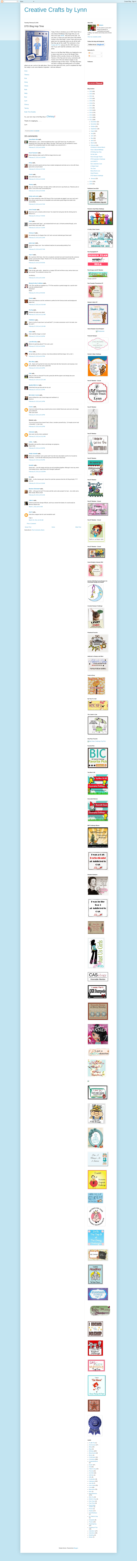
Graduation (92, 1479)
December (94, 121)
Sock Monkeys (93, 1513)
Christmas (92, 1459)
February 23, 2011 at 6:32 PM (37, 368)
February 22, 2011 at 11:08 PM (37, 157)
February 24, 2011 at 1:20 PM (37, 389)
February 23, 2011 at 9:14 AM (37, 278)
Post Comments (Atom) (38, 530)
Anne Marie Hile (33, 139)
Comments (93, 56)
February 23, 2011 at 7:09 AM (37, 216)
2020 (90, 98)
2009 (90, 184)
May (92, 138)
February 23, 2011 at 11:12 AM (37, 314)
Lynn (25, 100)
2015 (90, 110)
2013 (90, 115)
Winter (91, 1537)
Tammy (26, 108)
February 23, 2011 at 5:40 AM (37, 191)
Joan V (31, 254)
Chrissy (26, 104)
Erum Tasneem (33, 153)
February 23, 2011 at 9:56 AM (37, 293)
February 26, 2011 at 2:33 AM (37, 483)
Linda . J (31, 442)
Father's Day (92, 1469)
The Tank (93, 168)
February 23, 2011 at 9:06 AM (37, 262)
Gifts (90, 1477)
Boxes (90, 1455)
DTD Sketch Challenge (97, 175)
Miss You (91, 1497)
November (94, 124)
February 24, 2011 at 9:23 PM (37, 426)
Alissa (30, 351)
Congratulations (93, 1461)
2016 (90, 108)
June (92, 136)
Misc (90, 1491)
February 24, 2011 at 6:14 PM (37, 401)
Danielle (31, 465)
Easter (91, 1465)
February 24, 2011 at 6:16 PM (37, 415)
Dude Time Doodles (30, 112)
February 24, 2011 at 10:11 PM (37, 436)
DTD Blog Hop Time (96, 152)
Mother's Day (92, 1499)
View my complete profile (94, 37)
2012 (90, 117)
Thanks (91, 1522)
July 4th (91, 1483)
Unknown (31, 432)
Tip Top (31, 310)
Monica (31, 268)
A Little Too (92, 1442)
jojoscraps (32, 243)
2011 (90, 119)
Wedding (91, 1535)
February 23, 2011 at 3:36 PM (37, 346)
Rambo (91, 1511)
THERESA (32, 320)
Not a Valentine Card (96, 164)
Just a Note (92, 1485)
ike (30, 477)
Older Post (78, 527)
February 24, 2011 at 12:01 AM (37, 379)
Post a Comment (31, 523)
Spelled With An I (33, 385)
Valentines (92, 1533)
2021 (90, 96)
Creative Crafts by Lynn (55, 9)
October (93, 126)
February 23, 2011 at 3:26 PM (37, 336)
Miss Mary (32, 361)
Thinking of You (93, 1527)
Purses (91, 1508)
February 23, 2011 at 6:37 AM (37, 204)
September (94, 128)
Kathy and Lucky (34, 196)
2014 (90, 112)
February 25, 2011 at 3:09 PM (37, 448)
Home (53, 527)
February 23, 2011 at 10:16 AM (37, 304)
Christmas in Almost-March (98, 147)
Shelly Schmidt (33, 453)
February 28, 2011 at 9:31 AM (37, 495)
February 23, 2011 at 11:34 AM (37, 326)
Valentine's (92, 1531)
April (30, 221)
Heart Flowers (94, 173)
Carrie (30, 174)
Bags (90, 1449)
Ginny (26, 82)
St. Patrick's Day (93, 1516)
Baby (90, 1447)
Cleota (26, 86)
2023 (90, 91)
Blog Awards (92, 1453)
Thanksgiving (92, 1524)
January (93, 178)
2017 (90, 105)
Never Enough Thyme (96, 156)
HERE (62, 35)
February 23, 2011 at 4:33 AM (37, 179)
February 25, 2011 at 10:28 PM (37, 471)
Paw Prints (92, 1503)
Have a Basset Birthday (97, 149)
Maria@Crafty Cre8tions (36, 283)
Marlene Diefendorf (34, 488)
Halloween (92, 1481)
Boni (25, 97)
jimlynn (101, 25)
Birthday (91, 1451)
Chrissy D (32, 233)
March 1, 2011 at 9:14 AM (36, 506)
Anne (25, 71)
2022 (90, 93)
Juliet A (31, 500)
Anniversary (92, 1445)
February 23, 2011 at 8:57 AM (37, 249)
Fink (25, 78)
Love (90, 1487)
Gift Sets (91, 1475)
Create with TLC (56, 45)
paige (30, 331)
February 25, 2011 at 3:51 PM (37, 460)
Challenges (92, 1457)
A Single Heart (94, 166)
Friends (91, 1471)
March (92, 143)
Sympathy (91, 1520)
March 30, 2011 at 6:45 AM (36, 520)
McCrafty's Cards (34, 395)
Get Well (91, 1473)
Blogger (76, 1548)
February (93, 145)
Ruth (25, 89)
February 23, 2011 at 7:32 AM (37, 227)
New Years (92, 1501)
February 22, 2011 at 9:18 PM (37, 147)
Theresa (26, 74)
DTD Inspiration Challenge (98, 159)
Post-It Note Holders (92, 1506)
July (92, 133)
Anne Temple (32, 209)
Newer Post (28, 527)
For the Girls (94, 154)
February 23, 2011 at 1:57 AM (37, 169)
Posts (91, 53)
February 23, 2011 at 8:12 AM (37, 237)
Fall (90, 1467)
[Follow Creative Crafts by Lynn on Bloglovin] (96, 45)
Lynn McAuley (33, 341)
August (93, 131)
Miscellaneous (93, 1493)
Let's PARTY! (94, 161)
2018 (90, 103)
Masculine (92, 1489)
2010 (90, 181)
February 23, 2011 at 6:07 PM (37, 356)
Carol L (31, 406)
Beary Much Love (95, 171)
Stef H (30, 512)
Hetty (25, 93)
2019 (90, 100)
